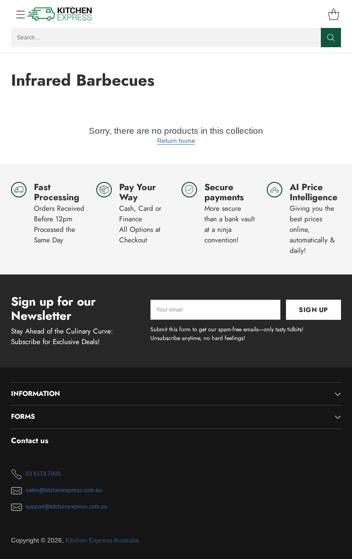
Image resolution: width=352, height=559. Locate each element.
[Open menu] (15, 14)
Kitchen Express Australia (102, 540)
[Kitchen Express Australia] (60, 14)
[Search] (331, 37)
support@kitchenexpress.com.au (66, 507)
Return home (176, 140)
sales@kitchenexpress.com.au (64, 490)
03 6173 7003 (43, 474)
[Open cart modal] (333, 14)
